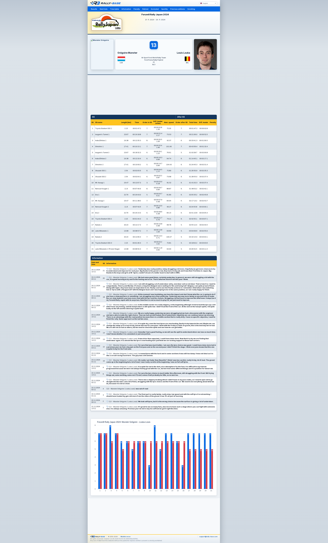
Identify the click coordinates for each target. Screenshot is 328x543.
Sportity (164, 9)
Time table (114, 9)
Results (94, 9)
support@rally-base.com (208, 536)
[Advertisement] (231, 39)
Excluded (155, 9)
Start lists (103, 9)
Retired (145, 9)
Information (126, 9)
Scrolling (191, 9)
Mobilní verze (125, 536)
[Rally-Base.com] (106, 3)
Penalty (137, 9)
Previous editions (177, 9)
